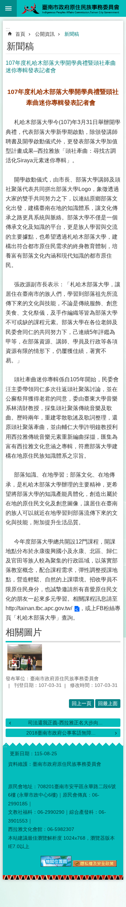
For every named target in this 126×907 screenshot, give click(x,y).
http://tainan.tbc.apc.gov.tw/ (39, 608)
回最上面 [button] (108, 703)
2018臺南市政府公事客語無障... (61, 733)
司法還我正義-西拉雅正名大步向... (65, 722)
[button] (24, 657)
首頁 (20, 34)
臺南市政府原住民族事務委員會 (71, 8)
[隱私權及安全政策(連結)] (95, 865)
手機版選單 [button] (8, 8)
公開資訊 (45, 34)
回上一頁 (81, 703)
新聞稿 (71, 34)
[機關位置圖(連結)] (56, 865)
